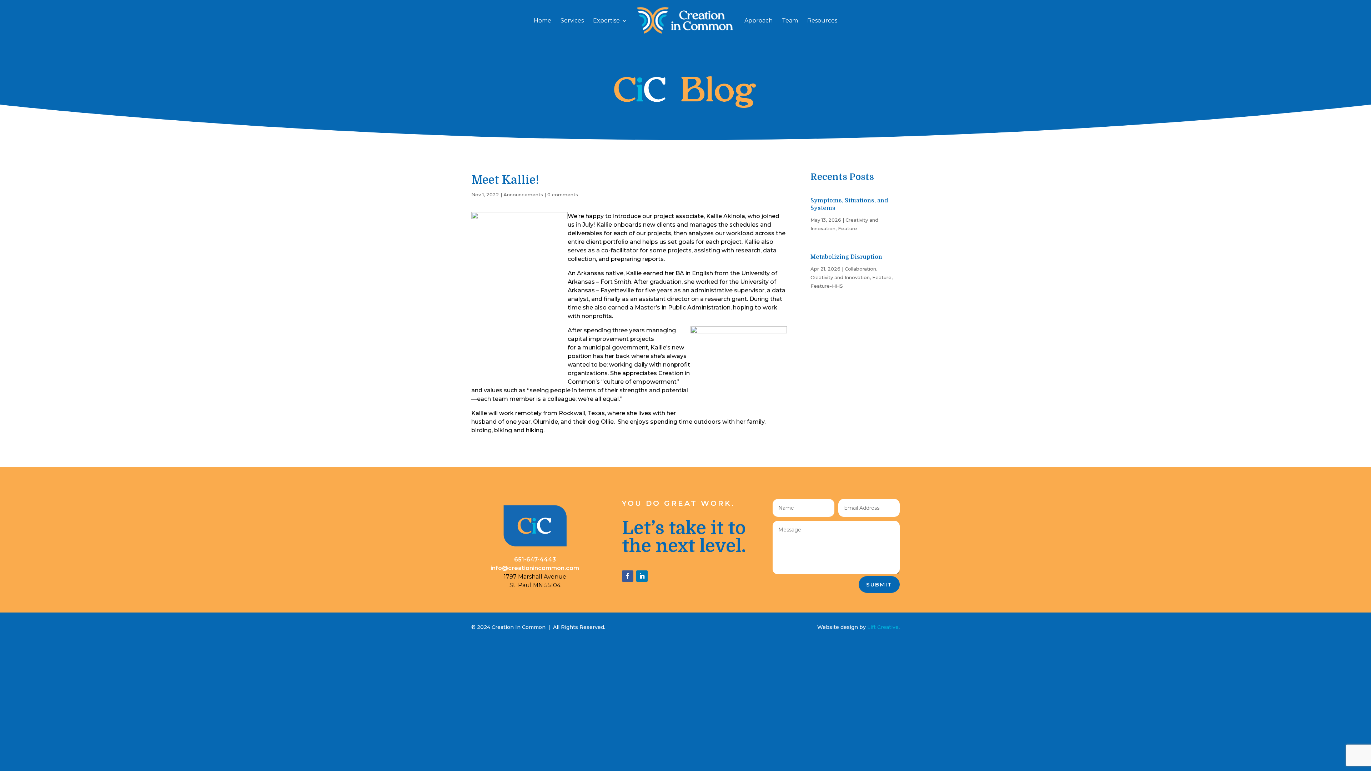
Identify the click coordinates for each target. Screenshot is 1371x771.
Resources (822, 21)
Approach (758, 21)
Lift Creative (883, 627)
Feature (847, 228)
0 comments (562, 194)
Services (572, 21)
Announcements (523, 194)
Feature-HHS (826, 286)
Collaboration (860, 269)
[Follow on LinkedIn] (642, 576)
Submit (879, 584)
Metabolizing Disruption (846, 257)
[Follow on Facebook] (627, 576)
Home (542, 21)
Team (790, 21)
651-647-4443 (535, 559)
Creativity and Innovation (840, 277)
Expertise (606, 21)
